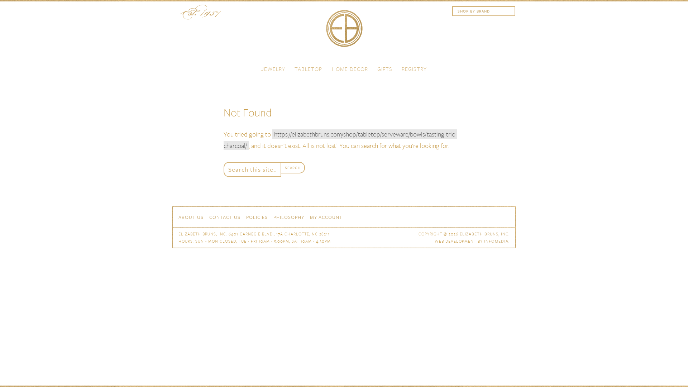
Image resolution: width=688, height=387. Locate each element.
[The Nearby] (454, 216)
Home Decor (350, 69)
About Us (191, 217)
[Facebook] (467, 216)
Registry (414, 69)
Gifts (384, 69)
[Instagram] (506, 216)
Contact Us (224, 217)
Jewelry (273, 69)
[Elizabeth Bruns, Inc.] (344, 32)
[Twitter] (480, 216)
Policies (257, 217)
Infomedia (496, 241)
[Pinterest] (493, 216)
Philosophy (288, 217)
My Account (326, 217)
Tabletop (308, 69)
